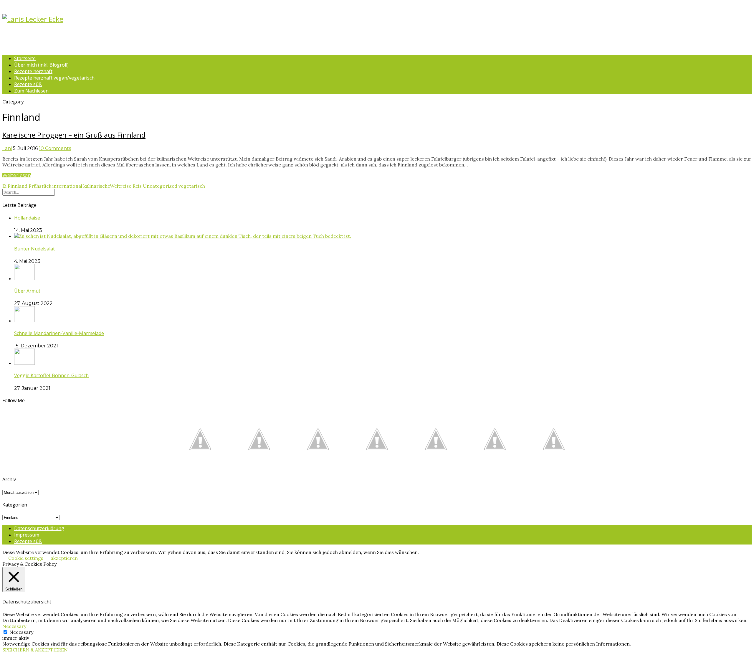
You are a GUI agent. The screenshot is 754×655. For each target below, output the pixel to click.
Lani (7, 148)
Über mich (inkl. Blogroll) (41, 65)
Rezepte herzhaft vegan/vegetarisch (54, 78)
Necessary (21, 632)
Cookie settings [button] (25, 558)
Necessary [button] (14, 626)
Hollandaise (27, 218)
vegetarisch (191, 186)
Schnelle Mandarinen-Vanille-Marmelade (59, 333)
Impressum (26, 535)
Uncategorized (160, 186)
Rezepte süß (28, 84)
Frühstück (40, 186)
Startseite (25, 58)
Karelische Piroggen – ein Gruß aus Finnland (73, 135)
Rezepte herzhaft (33, 71)
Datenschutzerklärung (39, 528)
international (67, 186)
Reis (137, 186)
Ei (4, 186)
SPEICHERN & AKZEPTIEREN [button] (35, 650)
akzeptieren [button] (64, 558)
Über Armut (27, 291)
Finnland (17, 186)
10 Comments (55, 148)
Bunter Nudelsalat (34, 248)
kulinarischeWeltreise (107, 186)
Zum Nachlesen (31, 91)
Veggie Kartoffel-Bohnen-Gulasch (51, 375)
